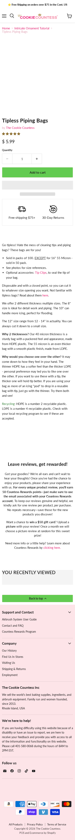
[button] (11, 133)
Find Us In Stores (12, 656)
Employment (10, 675)
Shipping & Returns (14, 669)
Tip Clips (41, 272)
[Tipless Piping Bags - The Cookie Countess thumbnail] (8, 120)
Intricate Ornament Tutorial (31, 28)
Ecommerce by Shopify (43, 832)
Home (6, 28)
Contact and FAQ (12, 625)
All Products (16, 824)
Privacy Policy (35, 824)
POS (21, 832)
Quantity (7, 150)
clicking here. (52, 547)
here (45, 295)
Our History (9, 650)
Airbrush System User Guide (19, 619)
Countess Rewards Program (19, 631)
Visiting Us (8, 662)
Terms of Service (56, 824)
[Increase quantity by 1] (37, 159)
